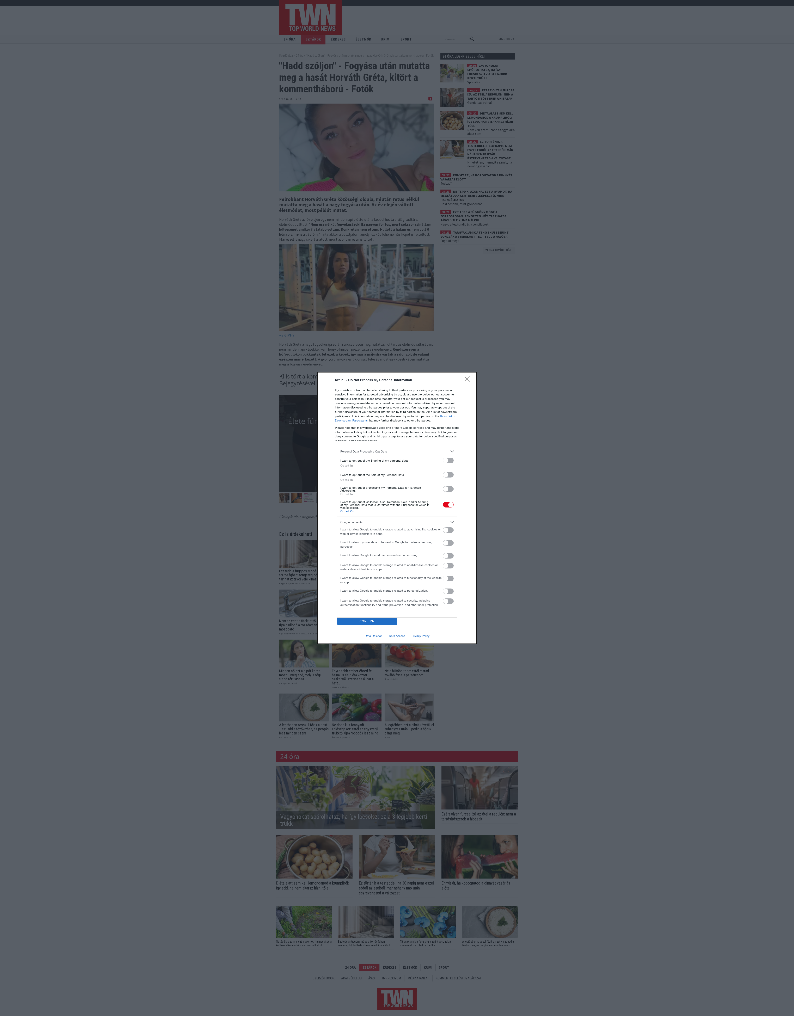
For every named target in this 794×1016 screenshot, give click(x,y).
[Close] (468, 380)
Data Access (397, 636)
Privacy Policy (420, 636)
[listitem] (397, 451)
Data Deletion (374, 636)
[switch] (448, 460)
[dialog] (397, 508)
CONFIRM (367, 621)
